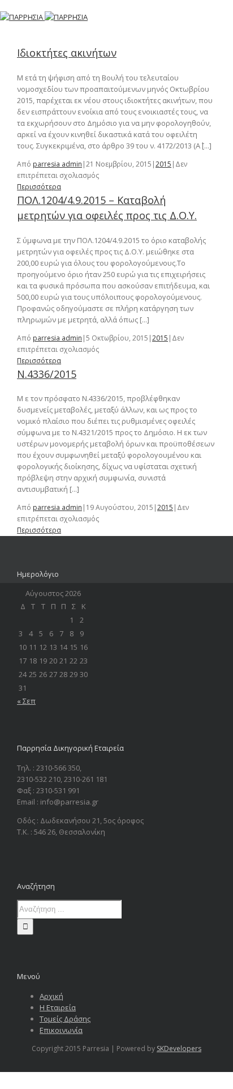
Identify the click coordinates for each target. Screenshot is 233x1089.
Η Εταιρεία (58, 1007)
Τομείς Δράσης (65, 1019)
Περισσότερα (39, 187)
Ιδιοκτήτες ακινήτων (66, 52)
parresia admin (57, 164)
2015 (163, 164)
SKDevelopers (179, 1048)
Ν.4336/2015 (46, 374)
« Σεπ (26, 701)
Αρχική (51, 996)
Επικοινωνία (61, 1030)
